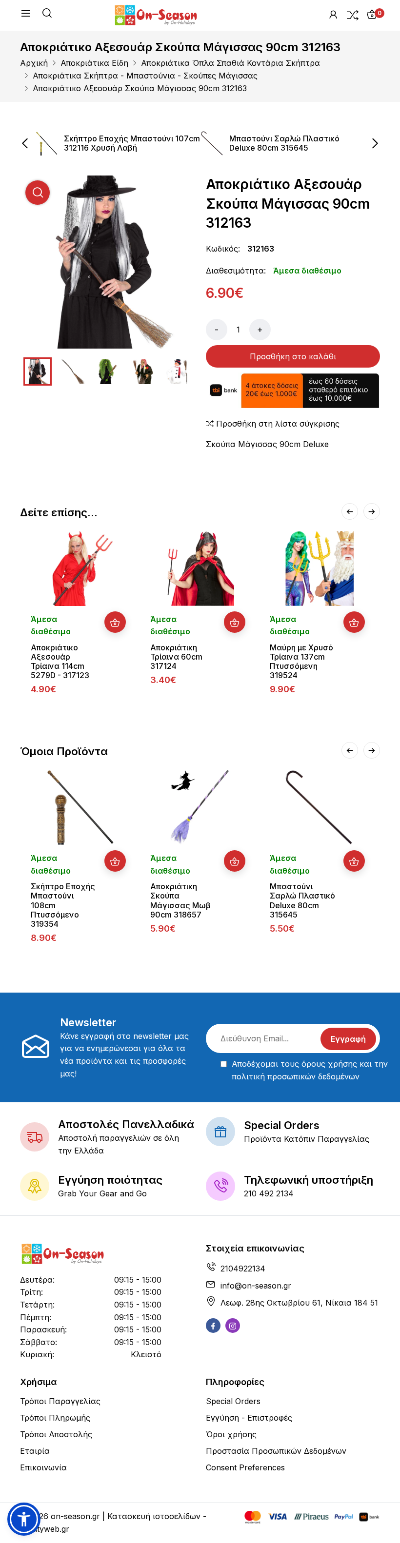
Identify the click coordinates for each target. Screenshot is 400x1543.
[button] (24, 1519)
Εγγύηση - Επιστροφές (249, 1418)
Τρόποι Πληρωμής (55, 1418)
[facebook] (213, 1325)
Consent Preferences (245, 1467)
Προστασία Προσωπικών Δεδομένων (276, 1451)
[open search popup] (47, 14)
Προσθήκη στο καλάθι (293, 356)
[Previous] (349, 511)
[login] (333, 14)
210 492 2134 (269, 1193)
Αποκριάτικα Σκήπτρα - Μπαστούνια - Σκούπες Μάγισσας (145, 75)
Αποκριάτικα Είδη (94, 63)
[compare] (352, 14)
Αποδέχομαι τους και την (310, 1070)
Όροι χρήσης (231, 1434)
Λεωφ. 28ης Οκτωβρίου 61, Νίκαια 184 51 (299, 1303)
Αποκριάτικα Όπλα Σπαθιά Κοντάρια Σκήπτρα (230, 63)
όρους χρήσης (329, 1064)
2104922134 (242, 1268)
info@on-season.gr (255, 1285)
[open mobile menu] (26, 15)
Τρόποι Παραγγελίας (60, 1401)
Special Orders (233, 1401)
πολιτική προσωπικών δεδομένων (296, 1076)
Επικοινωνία (43, 1467)
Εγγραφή (348, 1039)
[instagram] (232, 1325)
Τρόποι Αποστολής (56, 1434)
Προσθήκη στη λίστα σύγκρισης (277, 424)
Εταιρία (35, 1451)
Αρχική (34, 63)
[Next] (371, 511)
